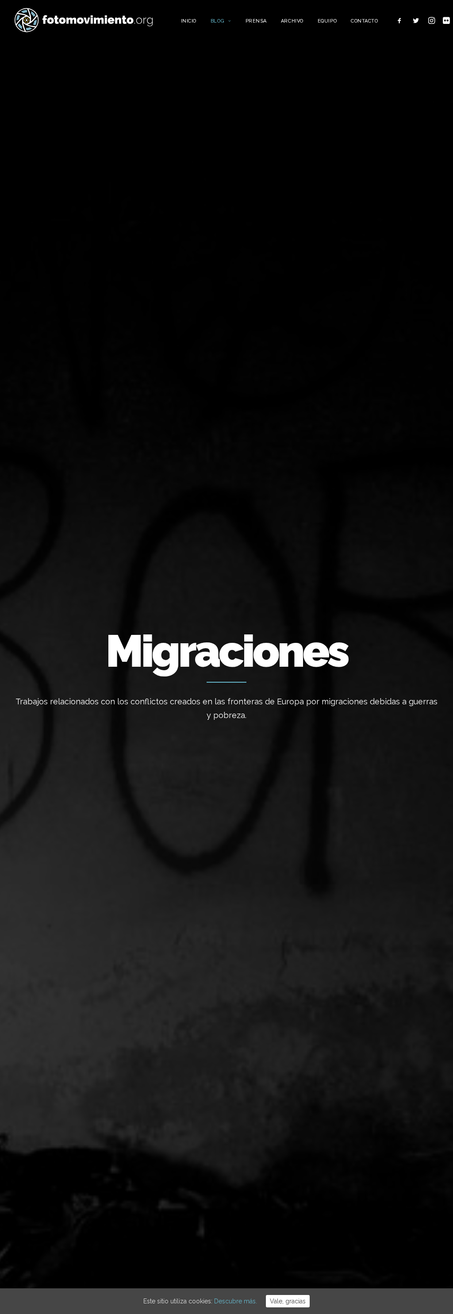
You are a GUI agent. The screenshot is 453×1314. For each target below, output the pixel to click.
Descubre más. (235, 1301)
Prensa (256, 21)
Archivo (292, 21)
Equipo (327, 21)
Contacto (364, 21)
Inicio (188, 21)
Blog (217, 21)
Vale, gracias (288, 1301)
